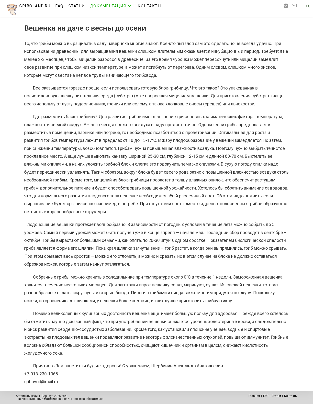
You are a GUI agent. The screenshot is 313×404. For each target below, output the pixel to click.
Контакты (290, 396)
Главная (254, 396)
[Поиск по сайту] (307, 7)
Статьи (276, 396)
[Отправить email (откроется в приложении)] (296, 5)
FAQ (265, 396)
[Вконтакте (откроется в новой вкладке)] (288, 5)
